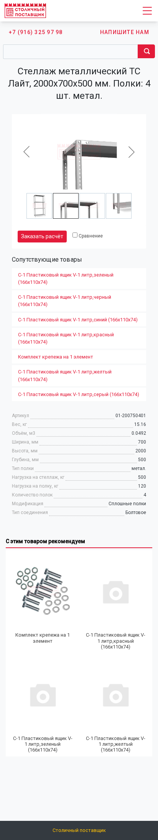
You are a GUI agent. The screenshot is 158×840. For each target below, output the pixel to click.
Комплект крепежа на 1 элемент (55, 357)
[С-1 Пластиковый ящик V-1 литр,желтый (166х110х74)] (115, 694)
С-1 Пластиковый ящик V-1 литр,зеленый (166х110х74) (66, 278)
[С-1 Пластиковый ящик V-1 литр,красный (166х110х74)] (115, 591)
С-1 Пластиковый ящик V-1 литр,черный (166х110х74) (64, 300)
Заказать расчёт (42, 236)
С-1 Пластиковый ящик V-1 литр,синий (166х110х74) (78, 320)
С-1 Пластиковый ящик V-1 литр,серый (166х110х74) (78, 394)
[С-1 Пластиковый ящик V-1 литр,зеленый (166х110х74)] (42, 694)
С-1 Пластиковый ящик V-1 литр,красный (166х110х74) (66, 338)
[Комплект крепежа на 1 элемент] (42, 591)
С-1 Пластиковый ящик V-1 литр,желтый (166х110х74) (65, 375)
